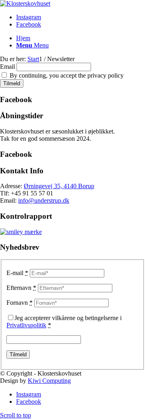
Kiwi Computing (49, 380)
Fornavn (19, 302)
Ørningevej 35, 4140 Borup (59, 186)
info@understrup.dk (43, 200)
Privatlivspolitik (26, 325)
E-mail (17, 272)
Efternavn (21, 287)
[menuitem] (80, 38)
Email (7, 66)
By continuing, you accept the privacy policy (66, 75)
